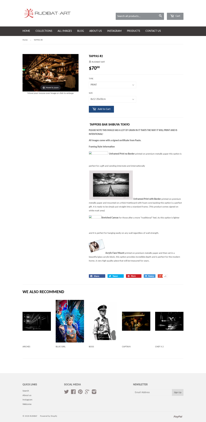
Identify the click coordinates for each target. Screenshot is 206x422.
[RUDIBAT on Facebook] (73, 393)
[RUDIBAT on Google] (87, 393)
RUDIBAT (33, 416)
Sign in (160, 8)
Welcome (27, 404)
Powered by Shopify (48, 416)
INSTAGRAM (114, 31)
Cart (177, 16)
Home (26, 31)
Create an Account (175, 8)
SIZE (91, 93)
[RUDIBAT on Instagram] (94, 393)
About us (95, 31)
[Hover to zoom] (51, 72)
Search (26, 391)
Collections (44, 31)
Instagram (27, 400)
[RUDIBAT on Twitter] (66, 393)
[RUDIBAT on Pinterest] (80, 393)
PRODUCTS (133, 31)
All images (65, 31)
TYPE (91, 79)
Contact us (153, 31)
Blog (80, 31)
